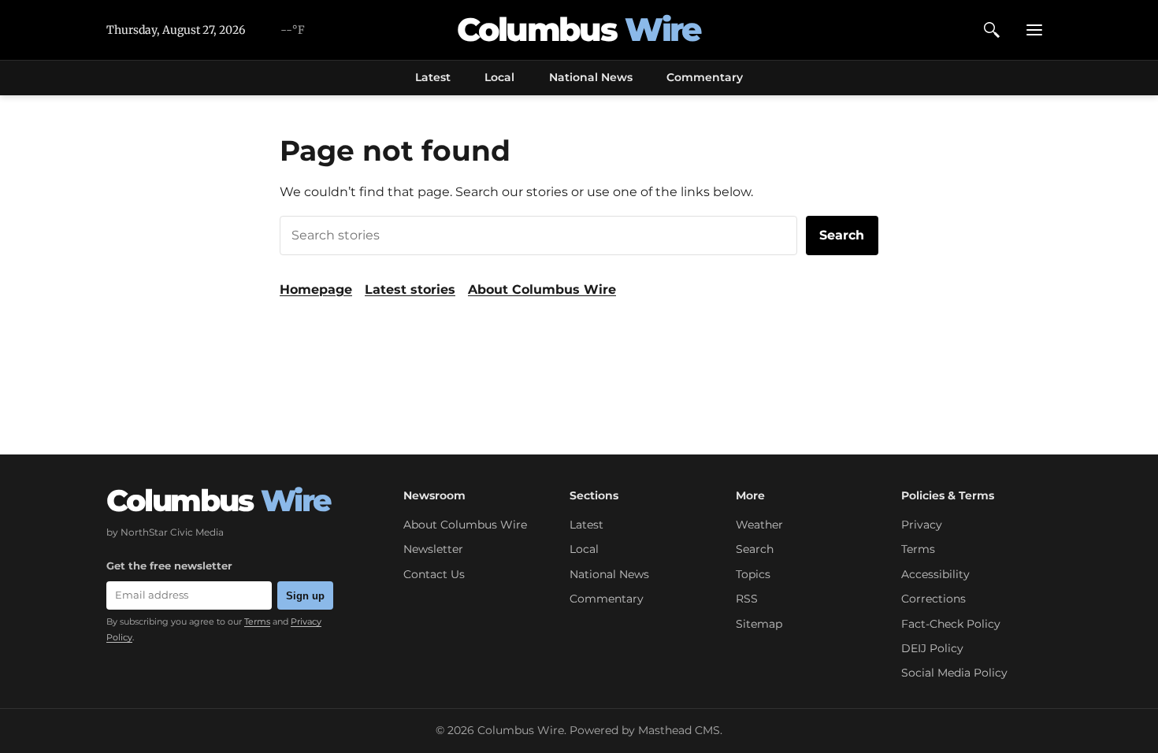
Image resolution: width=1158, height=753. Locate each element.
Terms (257, 621)
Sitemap (759, 624)
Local (499, 77)
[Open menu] (1034, 30)
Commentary (704, 77)
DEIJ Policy (932, 648)
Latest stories (410, 289)
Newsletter (433, 549)
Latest (433, 77)
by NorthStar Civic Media (165, 532)
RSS (747, 599)
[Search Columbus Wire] (991, 30)
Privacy (921, 524)
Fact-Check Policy (950, 624)
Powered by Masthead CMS (645, 730)
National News (591, 77)
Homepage (316, 289)
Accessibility (935, 574)
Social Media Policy (954, 673)
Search (841, 235)
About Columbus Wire (542, 289)
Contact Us (434, 574)
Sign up (305, 596)
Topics (753, 574)
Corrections (933, 599)
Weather (759, 524)
